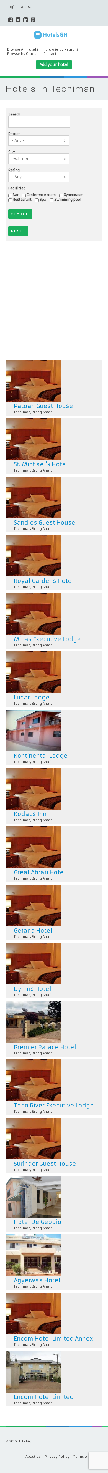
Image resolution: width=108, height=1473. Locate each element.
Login (11, 7)
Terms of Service (88, 1456)
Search (14, 114)
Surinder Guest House (45, 1163)
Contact (49, 54)
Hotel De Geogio (37, 1221)
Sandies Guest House (44, 522)
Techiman (22, 412)
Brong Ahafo (42, 412)
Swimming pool (67, 199)
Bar (16, 195)
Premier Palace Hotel (45, 1047)
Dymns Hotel (32, 988)
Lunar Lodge (32, 697)
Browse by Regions (61, 49)
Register (27, 7)
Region (14, 133)
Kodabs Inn (30, 813)
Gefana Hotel (33, 930)
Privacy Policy (57, 1456)
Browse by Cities (21, 54)
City (11, 151)
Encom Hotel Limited (44, 1396)
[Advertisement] (54, 300)
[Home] (54, 35)
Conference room (41, 195)
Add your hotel (54, 64)
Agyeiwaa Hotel (37, 1280)
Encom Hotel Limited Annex (53, 1338)
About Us (32, 1456)
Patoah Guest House (43, 405)
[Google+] (33, 20)
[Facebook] (10, 20)
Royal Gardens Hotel (44, 580)
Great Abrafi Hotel (40, 872)
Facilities (16, 188)
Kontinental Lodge (41, 755)
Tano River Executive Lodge (54, 1105)
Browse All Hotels (22, 49)
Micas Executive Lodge (47, 639)
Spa (43, 199)
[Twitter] (18, 20)
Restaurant (22, 199)
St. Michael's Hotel (41, 464)
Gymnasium (73, 195)
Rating (14, 170)
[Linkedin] (25, 20)
